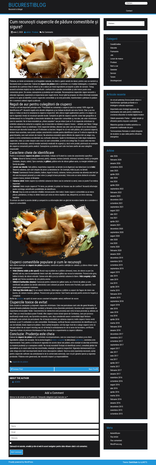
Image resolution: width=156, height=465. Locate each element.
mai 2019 (113, 283)
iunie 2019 (114, 279)
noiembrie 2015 (116, 410)
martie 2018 (115, 323)
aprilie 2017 (114, 363)
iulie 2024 (114, 178)
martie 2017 (115, 366)
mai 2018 (113, 316)
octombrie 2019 (116, 265)
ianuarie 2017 (115, 374)
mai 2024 (113, 181)
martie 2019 (115, 290)
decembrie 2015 (116, 406)
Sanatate (113, 69)
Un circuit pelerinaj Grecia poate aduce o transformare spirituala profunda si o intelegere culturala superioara (125, 103)
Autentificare (115, 433)
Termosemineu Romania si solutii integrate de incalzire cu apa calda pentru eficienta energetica (126, 134)
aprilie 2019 (114, 287)
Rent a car (114, 66)
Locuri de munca (116, 59)
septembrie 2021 (116, 207)
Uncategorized (116, 80)
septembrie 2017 (116, 345)
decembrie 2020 (116, 229)
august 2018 (115, 305)
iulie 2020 (114, 239)
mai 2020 (113, 243)
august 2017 (115, 348)
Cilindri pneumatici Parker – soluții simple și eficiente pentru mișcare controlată (126, 119)
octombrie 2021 (116, 203)
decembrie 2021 (116, 199)
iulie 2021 (114, 214)
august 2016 (115, 385)
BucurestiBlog (27, 5)
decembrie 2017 (116, 334)
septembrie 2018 (116, 301)
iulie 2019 (114, 276)
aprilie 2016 (114, 392)
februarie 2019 (116, 294)
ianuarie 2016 (115, 403)
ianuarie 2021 (115, 225)
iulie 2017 (114, 352)
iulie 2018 (114, 308)
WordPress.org (116, 444)
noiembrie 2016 (116, 377)
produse (20, 298)
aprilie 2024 (114, 185)
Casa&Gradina (115, 44)
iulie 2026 (114, 156)
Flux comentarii (116, 440)
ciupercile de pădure (20, 362)
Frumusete (114, 51)
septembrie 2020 (116, 232)
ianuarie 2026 (115, 163)
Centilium (133, 462)
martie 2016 (115, 395)
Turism (112, 77)
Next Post (93, 369)
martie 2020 (115, 247)
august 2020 (115, 236)
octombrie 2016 (116, 381)
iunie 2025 (114, 171)
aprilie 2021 (114, 221)
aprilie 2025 (114, 174)
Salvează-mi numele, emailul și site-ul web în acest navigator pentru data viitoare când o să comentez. (49, 446)
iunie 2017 (114, 356)
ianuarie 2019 (115, 297)
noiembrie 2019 (116, 261)
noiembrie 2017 (116, 337)
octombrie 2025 (116, 167)
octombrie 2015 (116, 414)
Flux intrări (114, 437)
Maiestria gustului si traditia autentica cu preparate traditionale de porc (125, 126)
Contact (129, 10)
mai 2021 (113, 218)
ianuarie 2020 (115, 254)
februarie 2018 (116, 327)
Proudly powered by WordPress (21, 462)
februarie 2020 (116, 250)
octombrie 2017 (116, 341)
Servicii (113, 73)
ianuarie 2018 (115, 330)
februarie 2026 (116, 160)
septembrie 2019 (116, 268)
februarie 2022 (116, 192)
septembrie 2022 (116, 189)
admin (28, 32)
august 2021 (115, 210)
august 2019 (115, 272)
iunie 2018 (114, 312)
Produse (35, 32)
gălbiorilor (79, 340)
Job (111, 55)
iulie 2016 (114, 388)
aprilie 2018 (114, 319)
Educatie (113, 48)
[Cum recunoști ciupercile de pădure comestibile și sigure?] (54, 57)
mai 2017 (113, 359)
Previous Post (17, 369)
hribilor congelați (58, 340)
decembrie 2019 (116, 258)
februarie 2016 (116, 399)
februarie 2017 (116, 370)
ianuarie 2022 (115, 196)
